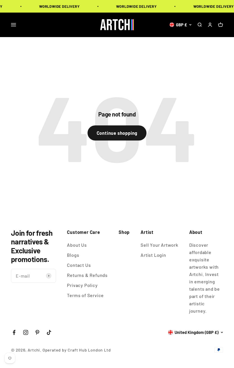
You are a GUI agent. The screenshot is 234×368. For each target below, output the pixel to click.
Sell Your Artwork (159, 245)
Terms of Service (85, 295)
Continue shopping (117, 133)
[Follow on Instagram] (26, 332)
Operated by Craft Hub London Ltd (77, 349)
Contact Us (79, 265)
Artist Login (153, 255)
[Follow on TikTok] (49, 332)
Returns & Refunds (87, 275)
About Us (77, 245)
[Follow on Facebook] (14, 332)
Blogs (73, 255)
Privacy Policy (82, 285)
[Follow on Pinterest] (37, 332)
